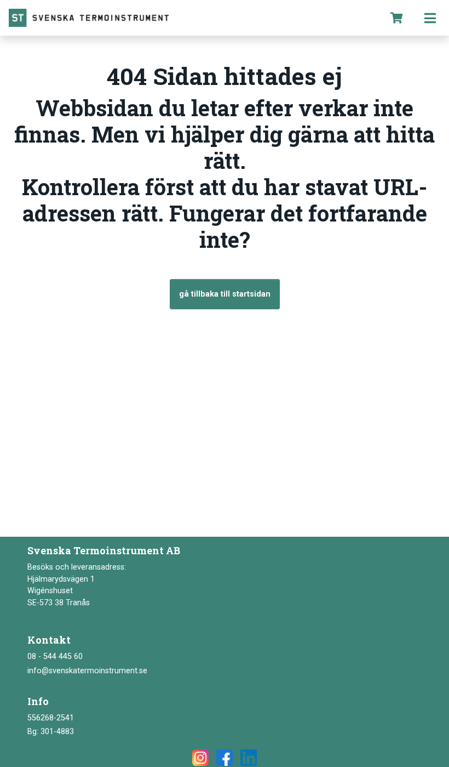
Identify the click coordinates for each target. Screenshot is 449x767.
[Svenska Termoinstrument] (190, 17)
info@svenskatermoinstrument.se (87, 670)
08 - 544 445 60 (55, 656)
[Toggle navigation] (429, 17)
